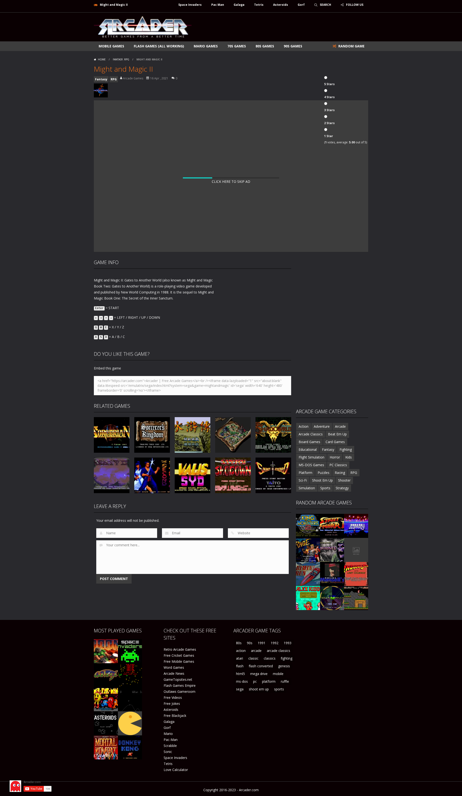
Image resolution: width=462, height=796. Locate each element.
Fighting (346, 449)
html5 (240, 673)
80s (239, 643)
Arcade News (174, 673)
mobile (278, 673)
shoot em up (259, 689)
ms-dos (242, 681)
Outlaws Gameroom (179, 691)
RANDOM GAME (351, 46)
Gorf (301, 5)
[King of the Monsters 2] (308, 525)
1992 (274, 643)
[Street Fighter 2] (332, 525)
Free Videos (173, 697)
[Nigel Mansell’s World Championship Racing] (332, 573)
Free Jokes (172, 703)
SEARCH (325, 5)
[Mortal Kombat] (106, 747)
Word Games (174, 667)
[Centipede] (130, 675)
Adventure (322, 426)
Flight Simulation (311, 457)
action (241, 650)
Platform (305, 472)
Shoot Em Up (322, 480)
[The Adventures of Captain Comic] (356, 597)
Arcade (340, 426)
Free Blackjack (175, 715)
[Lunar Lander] (130, 699)
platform (269, 681)
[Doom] (106, 651)
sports (279, 689)
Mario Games (206, 46)
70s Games (236, 46)
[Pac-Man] (130, 723)
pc (255, 681)
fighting (286, 658)
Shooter (344, 480)
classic (253, 658)
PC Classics (338, 465)
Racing (340, 472)
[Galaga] (106, 675)
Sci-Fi (303, 480)
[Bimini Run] (308, 573)
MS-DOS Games (311, 465)
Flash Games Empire (180, 685)
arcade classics (278, 650)
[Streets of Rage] (308, 549)
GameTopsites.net (178, 679)
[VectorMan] (332, 597)
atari (239, 658)
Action (303, 426)
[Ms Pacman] (106, 699)
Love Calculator (176, 769)
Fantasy (118, 59)
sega (240, 689)
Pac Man (217, 5)
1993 (287, 643)
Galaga (239, 5)
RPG (126, 59)
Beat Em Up (337, 434)
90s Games (293, 46)
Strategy (342, 488)
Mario (168, 733)
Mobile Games (111, 46)
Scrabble (170, 745)
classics (270, 658)
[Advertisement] (280, 27)
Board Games (309, 441)
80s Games (265, 46)
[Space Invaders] (130, 651)
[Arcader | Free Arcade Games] (143, 26)
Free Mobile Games (179, 661)
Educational (308, 449)
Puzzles (323, 472)
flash (240, 666)
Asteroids (280, 5)
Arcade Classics (311, 434)
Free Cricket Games (179, 655)
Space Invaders (190, 5)
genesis (284, 666)
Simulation (307, 488)
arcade (256, 650)
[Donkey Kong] (130, 747)
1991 (261, 643)
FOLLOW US (354, 5)
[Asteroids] (106, 723)
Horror (335, 457)
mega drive (259, 673)
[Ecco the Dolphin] (356, 549)
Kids (348, 457)
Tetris (258, 5)
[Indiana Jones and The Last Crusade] (356, 573)
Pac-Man (171, 739)
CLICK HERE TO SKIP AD (231, 181)
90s (249, 643)
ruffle (285, 681)
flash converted (261, 666)
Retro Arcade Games (180, 649)
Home (101, 59)
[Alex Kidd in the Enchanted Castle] (308, 597)
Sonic (168, 751)
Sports (325, 488)
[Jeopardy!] (356, 525)
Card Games (335, 441)
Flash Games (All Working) (159, 46)
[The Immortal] (332, 549)
